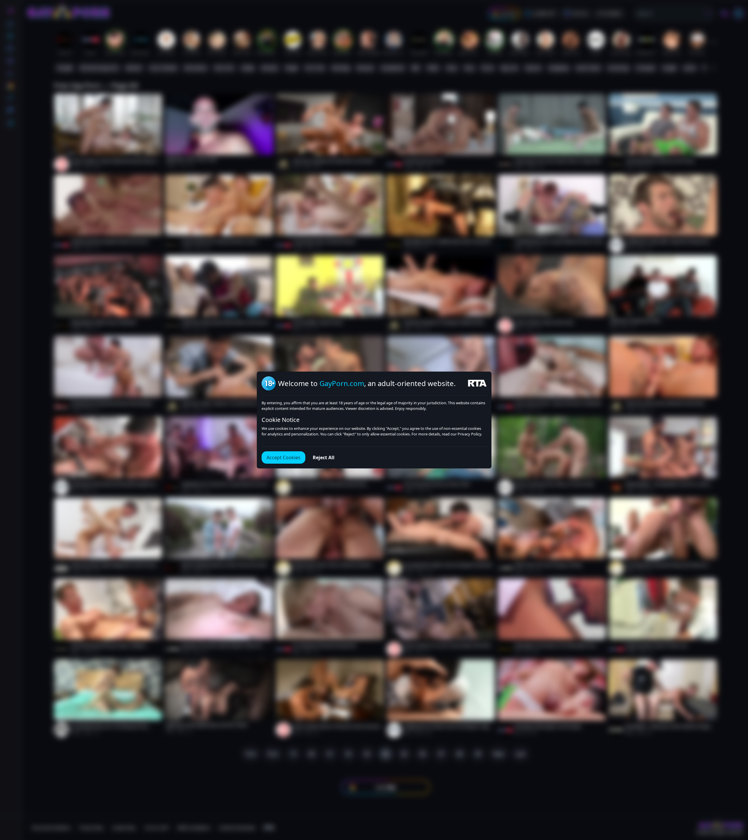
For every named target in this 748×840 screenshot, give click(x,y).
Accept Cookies (283, 457)
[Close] (736, 803)
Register (692, 823)
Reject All (323, 457)
